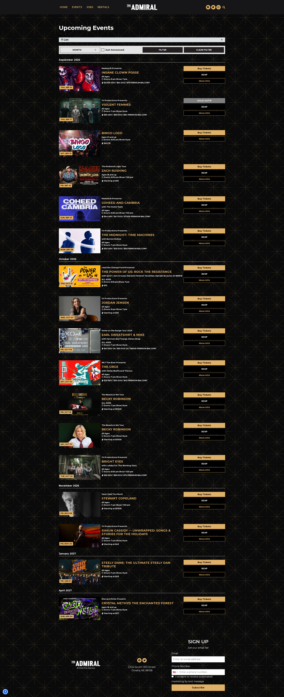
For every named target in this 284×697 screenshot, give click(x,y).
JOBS (90, 7)
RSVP (204, 74)
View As (64, 35)
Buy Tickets (204, 68)
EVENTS (77, 7)
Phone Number (181, 666)
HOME (64, 7)
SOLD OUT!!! (204, 100)
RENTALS (103, 7)
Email (175, 653)
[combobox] (175, 672)
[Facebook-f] (208, 7)
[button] (223, 7)
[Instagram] (218, 7)
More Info (204, 81)
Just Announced (114, 50)
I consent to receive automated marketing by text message (192, 679)
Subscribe (198, 687)
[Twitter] (213, 7)
